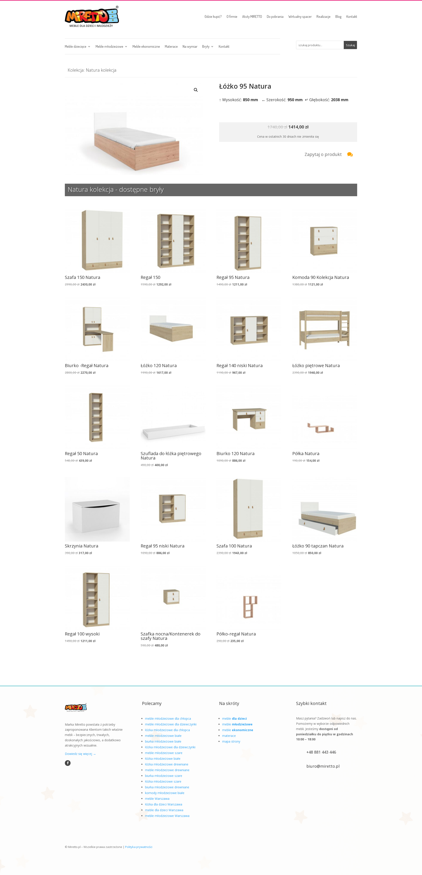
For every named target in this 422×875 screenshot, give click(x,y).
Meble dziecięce (75, 47)
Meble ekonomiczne (146, 47)
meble (234, 718)
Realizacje (323, 16)
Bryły (205, 47)
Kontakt (351, 16)
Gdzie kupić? (213, 16)
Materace (171, 47)
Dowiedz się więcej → (80, 754)
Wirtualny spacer (300, 16)
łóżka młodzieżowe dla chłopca (167, 730)
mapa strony (231, 741)
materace (229, 736)
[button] (196, 90)
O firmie (232, 16)
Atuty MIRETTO (252, 16)
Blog (338, 16)
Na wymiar (190, 47)
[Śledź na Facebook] (68, 763)
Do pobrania (275, 16)
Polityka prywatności (138, 847)
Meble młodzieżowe (109, 47)
